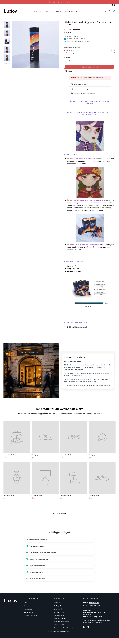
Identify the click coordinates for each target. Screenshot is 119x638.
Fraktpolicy (57, 603)
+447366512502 (94, 606)
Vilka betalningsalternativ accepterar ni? (43, 552)
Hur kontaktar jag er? (36, 572)
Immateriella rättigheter (61, 621)
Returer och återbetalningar (38, 559)
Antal (67, 57)
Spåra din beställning (31, 615)
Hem (25, 603)
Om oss (58, 11)
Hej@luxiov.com (94, 602)
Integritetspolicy (59, 615)
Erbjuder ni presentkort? (37, 566)
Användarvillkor (59, 612)
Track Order (80, 11)
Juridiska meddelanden (61, 625)
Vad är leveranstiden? (37, 546)
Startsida (37, 11)
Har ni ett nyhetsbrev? (37, 579)
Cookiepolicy (58, 606)
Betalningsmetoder (60, 618)
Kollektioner (48, 11)
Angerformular (58, 609)
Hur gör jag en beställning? (38, 539)
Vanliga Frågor (29, 612)
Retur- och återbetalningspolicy (64, 628)
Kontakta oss (68, 11)
